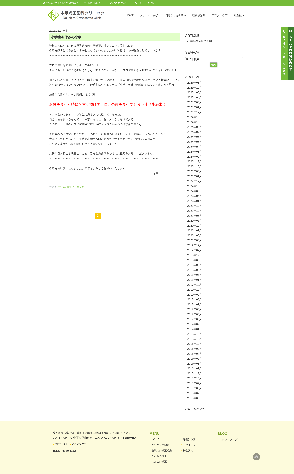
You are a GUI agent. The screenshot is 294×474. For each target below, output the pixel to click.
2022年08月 (194, 191)
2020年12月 (194, 225)
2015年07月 (194, 393)
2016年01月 (194, 368)
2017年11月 (194, 284)
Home (130, 15)
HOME (155, 439)
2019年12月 (194, 245)
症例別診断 (199, 15)
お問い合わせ (94, 3)
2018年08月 (194, 265)
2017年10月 (194, 289)
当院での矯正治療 (175, 15)
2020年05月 (194, 235)
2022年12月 (194, 181)
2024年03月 (194, 151)
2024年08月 (194, 127)
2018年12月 (194, 255)
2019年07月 (194, 250)
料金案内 (239, 15)
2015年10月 (194, 378)
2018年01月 (194, 279)
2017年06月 (194, 309)
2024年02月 (194, 156)
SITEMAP (61, 444)
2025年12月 (194, 87)
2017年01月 (194, 329)
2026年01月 (194, 82)
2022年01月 (194, 201)
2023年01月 (194, 176)
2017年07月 (194, 304)
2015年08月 (194, 388)
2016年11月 (194, 339)
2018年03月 (194, 274)
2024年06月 (194, 136)
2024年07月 (194, 132)
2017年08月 (194, 299)
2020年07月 (194, 230)
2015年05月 (194, 398)
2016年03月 (194, 363)
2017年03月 (194, 319)
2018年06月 (194, 270)
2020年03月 (194, 240)
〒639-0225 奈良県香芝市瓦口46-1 (62, 3)
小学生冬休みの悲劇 (66, 37)
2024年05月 (194, 141)
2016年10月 (194, 343)
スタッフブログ (228, 439)
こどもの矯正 (159, 456)
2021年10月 (194, 210)
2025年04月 (194, 97)
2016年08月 (194, 353)
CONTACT (79, 444)
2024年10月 (194, 122)
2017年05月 (194, 314)
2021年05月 (194, 220)
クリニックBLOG (146, 3)
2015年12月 (194, 373)
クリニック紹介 (149, 15)
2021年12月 (194, 205)
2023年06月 (194, 171)
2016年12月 (194, 334)
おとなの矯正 (159, 461)
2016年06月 (194, 358)
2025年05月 (194, 92)
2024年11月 (194, 117)
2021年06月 (194, 215)
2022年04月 (194, 196)
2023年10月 (194, 166)
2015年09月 (194, 383)
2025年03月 (194, 102)
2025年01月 (194, 107)
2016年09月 (194, 348)
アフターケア (219, 15)
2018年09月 (194, 260)
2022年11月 (194, 186)
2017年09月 (194, 294)
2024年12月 (194, 112)
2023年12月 (194, 161)
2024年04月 (194, 146)
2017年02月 (194, 324)
